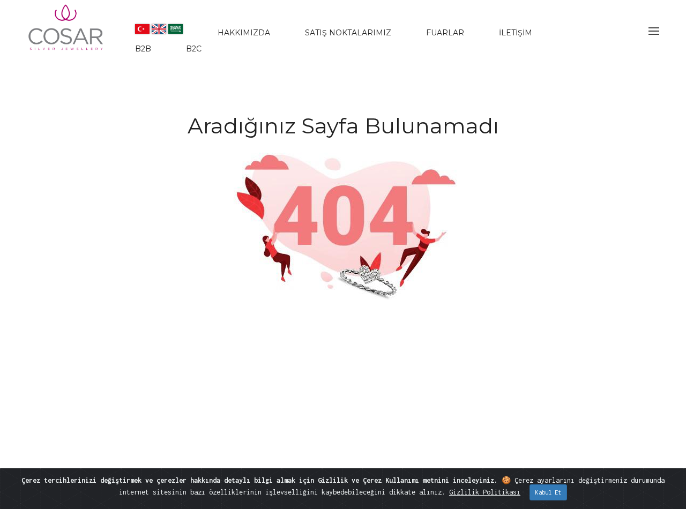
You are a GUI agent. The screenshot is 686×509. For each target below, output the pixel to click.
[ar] (175, 29)
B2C (194, 49)
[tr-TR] (142, 29)
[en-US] (159, 29)
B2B (143, 49)
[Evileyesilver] (66, 36)
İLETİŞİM (515, 33)
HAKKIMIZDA (244, 33)
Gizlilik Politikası (484, 492)
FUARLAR (445, 33)
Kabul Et (548, 492)
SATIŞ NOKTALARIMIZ (348, 33)
